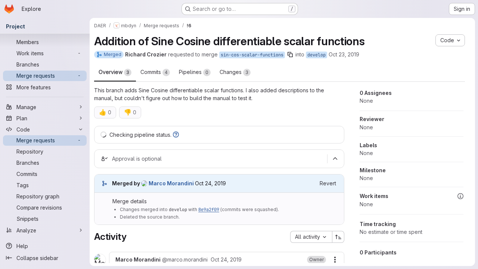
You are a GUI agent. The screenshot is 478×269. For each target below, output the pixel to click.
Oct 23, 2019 (344, 54)
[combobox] (311, 237)
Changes (234, 72)
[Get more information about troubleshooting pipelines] (176, 135)
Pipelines (193, 72)
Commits (154, 72)
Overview (114, 72)
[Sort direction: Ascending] (338, 237)
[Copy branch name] (290, 54)
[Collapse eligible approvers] (334, 158)
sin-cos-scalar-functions (252, 55)
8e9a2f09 (208, 210)
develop (316, 55)
